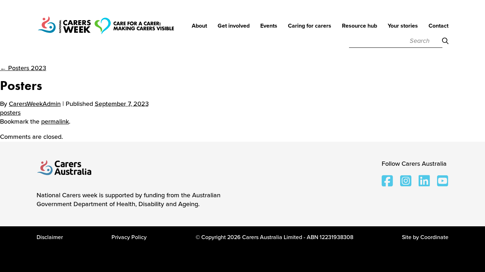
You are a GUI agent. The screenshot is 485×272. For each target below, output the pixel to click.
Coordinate (434, 237)
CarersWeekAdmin (35, 104)
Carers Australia (65, 168)
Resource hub (359, 26)
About (199, 26)
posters (10, 113)
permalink (55, 121)
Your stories (403, 26)
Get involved (234, 26)
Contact (438, 26)
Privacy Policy (129, 237)
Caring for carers (309, 26)
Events (268, 26)
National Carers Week (106, 35)
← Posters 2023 (23, 68)
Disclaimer (50, 237)
